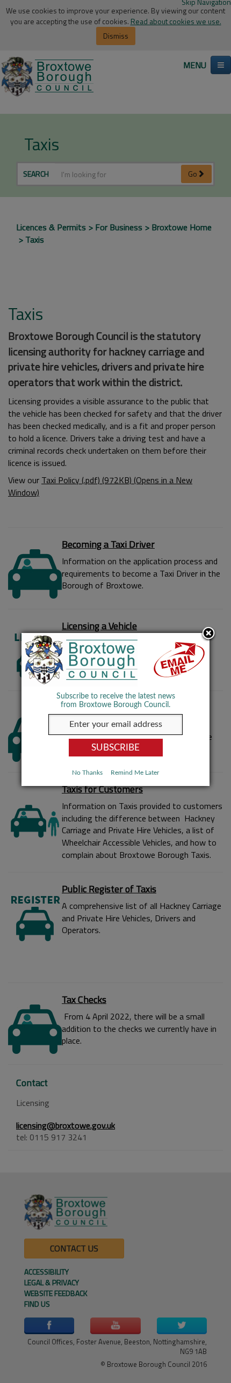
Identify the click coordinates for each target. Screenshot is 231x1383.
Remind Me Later (135, 772)
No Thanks (87, 772)
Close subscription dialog (208, 634)
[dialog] (115, 709)
